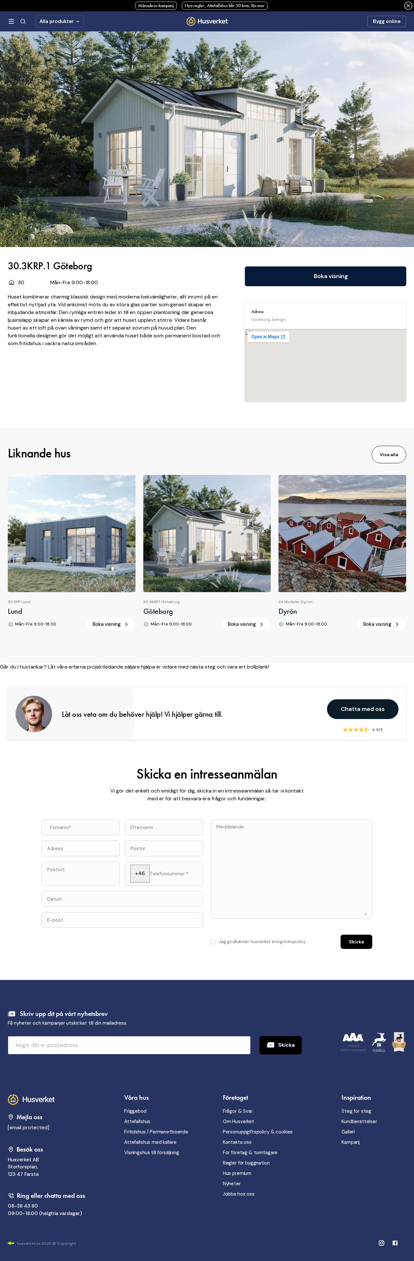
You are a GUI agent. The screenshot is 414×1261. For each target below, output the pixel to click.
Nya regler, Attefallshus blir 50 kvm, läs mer (225, 5)
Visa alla (389, 454)
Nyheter (232, 1183)
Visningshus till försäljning (151, 1152)
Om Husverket (238, 1121)
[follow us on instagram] (395, 1244)
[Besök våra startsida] (32, 1099)
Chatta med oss (363, 709)
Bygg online (386, 21)
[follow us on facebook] (381, 1244)
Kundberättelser (359, 1121)
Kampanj (351, 1142)
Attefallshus (137, 1121)
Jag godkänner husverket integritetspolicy (262, 941)
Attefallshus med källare (150, 1142)
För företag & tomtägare (250, 1152)
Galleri (348, 1132)
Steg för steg (356, 1111)
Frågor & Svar (238, 1111)
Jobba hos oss (239, 1194)
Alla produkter (56, 21)
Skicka (286, 1044)
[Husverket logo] (207, 20)
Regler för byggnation (246, 1163)
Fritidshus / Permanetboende (156, 1132)
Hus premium (237, 1173)
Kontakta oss (237, 1142)
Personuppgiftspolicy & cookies (258, 1132)
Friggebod (135, 1111)
